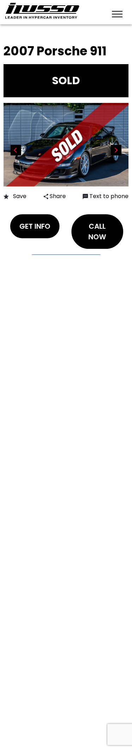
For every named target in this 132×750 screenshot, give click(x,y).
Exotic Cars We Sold (49, 260)
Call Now (97, 231)
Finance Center (40, 285)
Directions (33, 331)
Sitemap (28, 343)
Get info (34, 226)
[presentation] (16, 150)
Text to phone (108, 196)
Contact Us (35, 273)
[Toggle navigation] (117, 13)
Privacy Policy (38, 699)
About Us (31, 297)
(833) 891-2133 (40, 374)
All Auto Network (80, 711)
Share (57, 196)
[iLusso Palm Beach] (42, 11)
